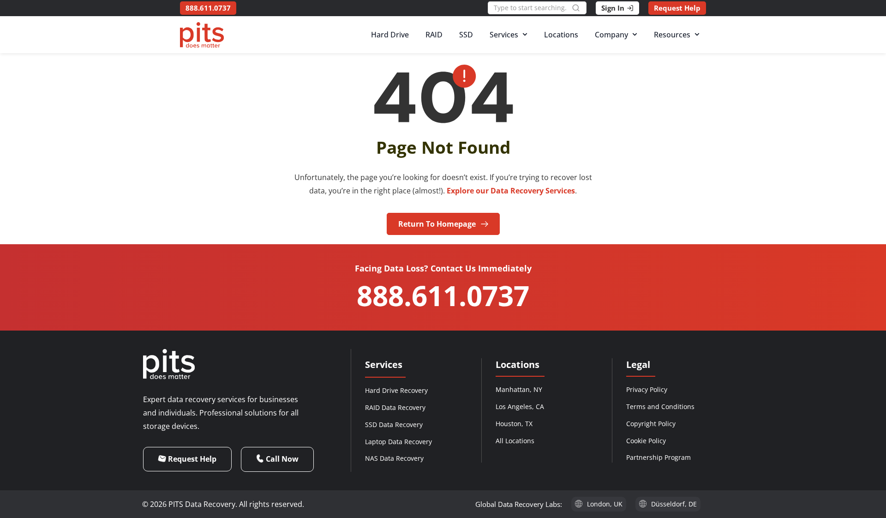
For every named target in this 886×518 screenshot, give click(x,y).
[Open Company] (634, 34)
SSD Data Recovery (394, 424)
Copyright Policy (651, 423)
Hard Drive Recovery (396, 390)
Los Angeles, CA (520, 406)
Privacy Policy (646, 389)
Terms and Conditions (660, 406)
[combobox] (530, 7)
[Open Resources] (697, 34)
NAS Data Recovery (394, 458)
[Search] (579, 7)
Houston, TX (514, 423)
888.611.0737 (443, 295)
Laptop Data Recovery (398, 441)
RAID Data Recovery (395, 407)
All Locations (515, 440)
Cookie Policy (646, 440)
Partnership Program (658, 457)
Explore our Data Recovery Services (511, 191)
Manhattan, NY (519, 389)
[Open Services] (524, 34)
